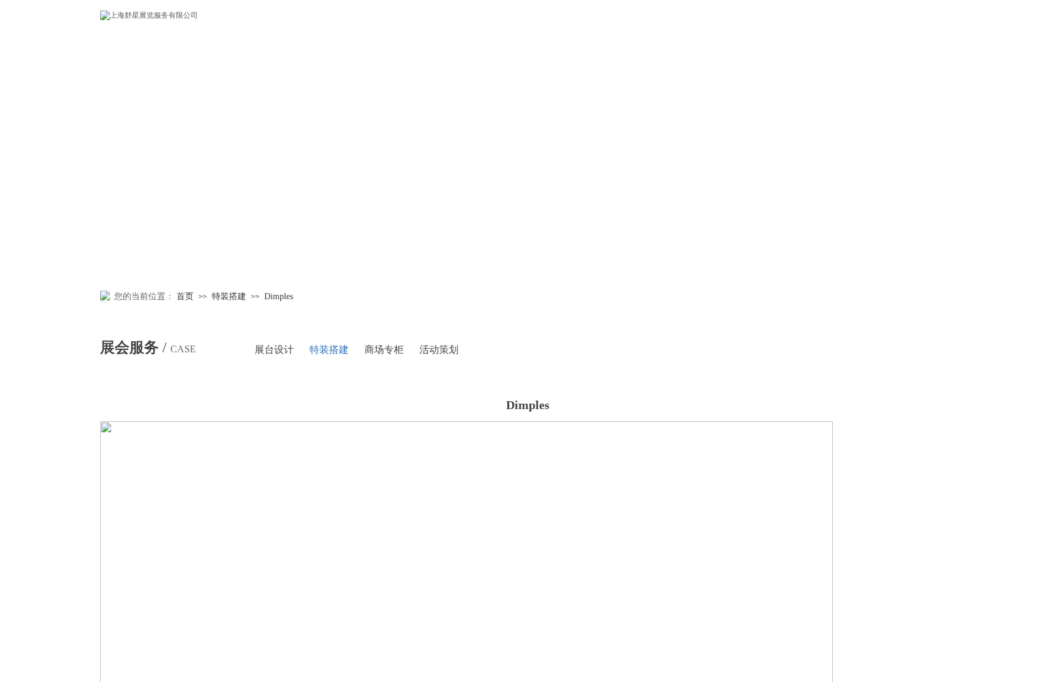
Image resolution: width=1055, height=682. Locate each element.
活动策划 (439, 349)
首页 (185, 296)
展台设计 (274, 349)
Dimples (278, 296)
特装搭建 (229, 296)
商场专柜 (384, 349)
